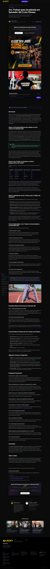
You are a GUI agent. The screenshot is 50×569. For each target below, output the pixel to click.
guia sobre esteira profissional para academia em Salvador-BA (29, 185)
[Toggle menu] (29, 1)
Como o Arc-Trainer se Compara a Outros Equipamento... (4, 279)
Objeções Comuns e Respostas (4, 290)
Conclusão (3, 293)
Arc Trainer (25, 107)
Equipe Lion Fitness (17, 502)
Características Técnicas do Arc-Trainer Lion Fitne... (5, 288)
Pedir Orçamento (24, 1)
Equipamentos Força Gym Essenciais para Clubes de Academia (6, 560)
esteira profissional (29, 390)
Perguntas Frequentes (4, 292)
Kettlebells (4, 564)
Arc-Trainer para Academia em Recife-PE (16, 478)
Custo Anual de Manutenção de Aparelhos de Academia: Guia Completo (16, 554)
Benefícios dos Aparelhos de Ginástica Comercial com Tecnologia (6, 557)
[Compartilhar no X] (36, 21)
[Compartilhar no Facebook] (39, 21)
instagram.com (15, 512)
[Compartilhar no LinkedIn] (37, 21)
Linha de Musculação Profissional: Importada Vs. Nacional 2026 (42, 555)
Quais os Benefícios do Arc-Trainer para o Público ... (5, 281)
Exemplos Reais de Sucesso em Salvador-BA (5, 286)
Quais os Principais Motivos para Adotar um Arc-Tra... (5, 277)
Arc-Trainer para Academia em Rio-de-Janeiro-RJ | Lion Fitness (20, 480)
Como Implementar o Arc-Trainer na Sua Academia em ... (5, 284)
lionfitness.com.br (29, 248)
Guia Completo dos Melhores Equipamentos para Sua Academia (24, 554)
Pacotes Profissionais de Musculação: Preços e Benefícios (6, 554)
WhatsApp (18, 396)
